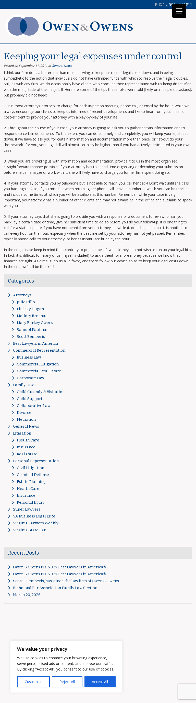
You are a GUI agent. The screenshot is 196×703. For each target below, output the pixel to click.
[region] (66, 667)
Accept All (100, 681)
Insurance (26, 447)
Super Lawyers (26, 509)
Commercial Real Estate (39, 371)
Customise (33, 681)
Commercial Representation (39, 350)
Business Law (29, 357)
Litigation (22, 433)
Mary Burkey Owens (35, 322)
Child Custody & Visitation (41, 392)
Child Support (29, 398)
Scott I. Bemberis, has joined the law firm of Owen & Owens (66, 581)
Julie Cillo (26, 302)
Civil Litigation (30, 468)
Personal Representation (36, 461)
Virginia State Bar (29, 530)
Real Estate (27, 454)
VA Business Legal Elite (34, 516)
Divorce (24, 412)
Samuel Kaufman (32, 329)
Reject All (67, 681)
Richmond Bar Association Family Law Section (55, 588)
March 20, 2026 (27, 594)
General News (62, 65)
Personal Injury (31, 502)
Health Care (28, 440)
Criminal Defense (33, 474)
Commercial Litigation (38, 364)
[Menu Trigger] (179, 11)
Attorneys (22, 295)
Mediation (26, 419)
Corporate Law (30, 378)
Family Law (23, 385)
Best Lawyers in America (35, 343)
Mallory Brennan (32, 315)
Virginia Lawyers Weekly (35, 523)
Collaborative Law (34, 405)
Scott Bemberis (31, 336)
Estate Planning (31, 481)
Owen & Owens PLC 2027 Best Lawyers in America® (59, 567)
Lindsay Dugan (30, 309)
